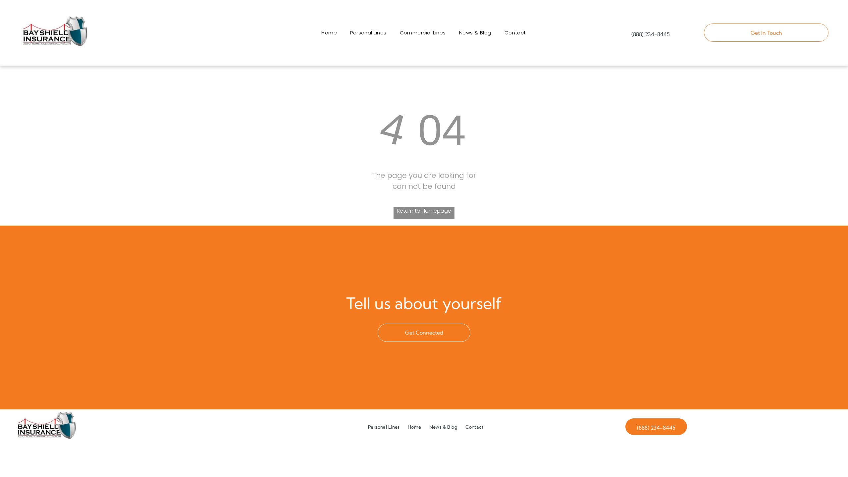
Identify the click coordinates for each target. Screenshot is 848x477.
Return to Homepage (424, 211)
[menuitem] (329, 32)
